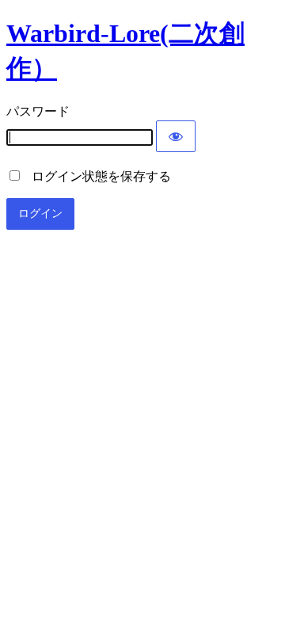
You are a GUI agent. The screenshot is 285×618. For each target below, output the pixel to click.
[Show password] (176, 136)
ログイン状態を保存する (96, 176)
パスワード (38, 111)
